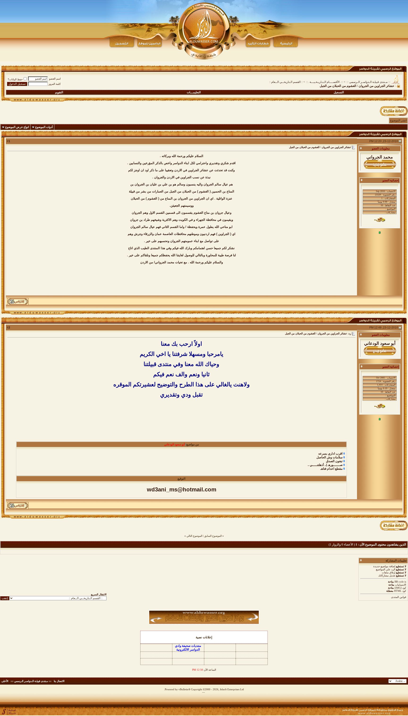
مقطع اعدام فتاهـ (331, 468)
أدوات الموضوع (44, 127)
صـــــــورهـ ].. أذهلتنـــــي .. (325, 465)
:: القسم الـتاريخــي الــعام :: (286, 82)
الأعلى (4, 681)
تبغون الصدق (334, 461)
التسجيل (339, 92)
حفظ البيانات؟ (15, 79)
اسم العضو (55, 78)
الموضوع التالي (194, 535)
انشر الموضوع (398, 120)
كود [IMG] (400, 587)
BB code (399, 581)
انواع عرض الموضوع (17, 127)
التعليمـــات (194, 92)
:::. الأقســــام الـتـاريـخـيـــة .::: (324, 82)
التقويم (59, 92)
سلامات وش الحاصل (329, 457)
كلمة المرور (54, 83)
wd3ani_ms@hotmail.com (181, 489)
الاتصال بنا (59, 681)
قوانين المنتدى (398, 597)
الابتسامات (400, 584)
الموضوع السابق (213, 535)
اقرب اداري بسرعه (330, 453)
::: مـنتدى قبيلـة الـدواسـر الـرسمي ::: (368, 82)
